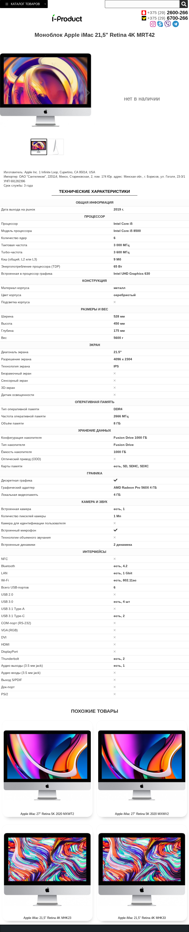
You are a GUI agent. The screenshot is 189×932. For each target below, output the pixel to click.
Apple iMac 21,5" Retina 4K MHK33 (142, 918)
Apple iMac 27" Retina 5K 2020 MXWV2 (142, 814)
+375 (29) (167, 12)
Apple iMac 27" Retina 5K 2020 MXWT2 (47, 814)
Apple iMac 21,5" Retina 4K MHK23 (47, 918)
